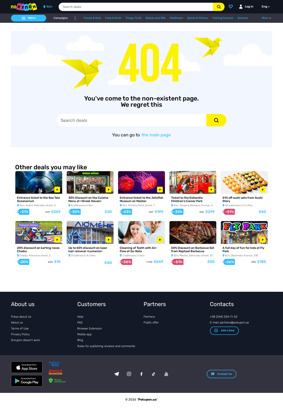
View (23, 188)
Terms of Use (20, 328)
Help (80, 316)
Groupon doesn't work (25, 340)
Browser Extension (89, 328)
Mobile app (84, 334)
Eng (264, 6)
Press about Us (21, 316)
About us (17, 322)
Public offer (151, 322)
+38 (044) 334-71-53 (223, 316)
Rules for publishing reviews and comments (106, 346)
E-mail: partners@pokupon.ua (229, 322)
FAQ (79, 322)
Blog (80, 340)
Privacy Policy (20, 334)
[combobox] (136, 7)
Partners (149, 316)
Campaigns (60, 18)
